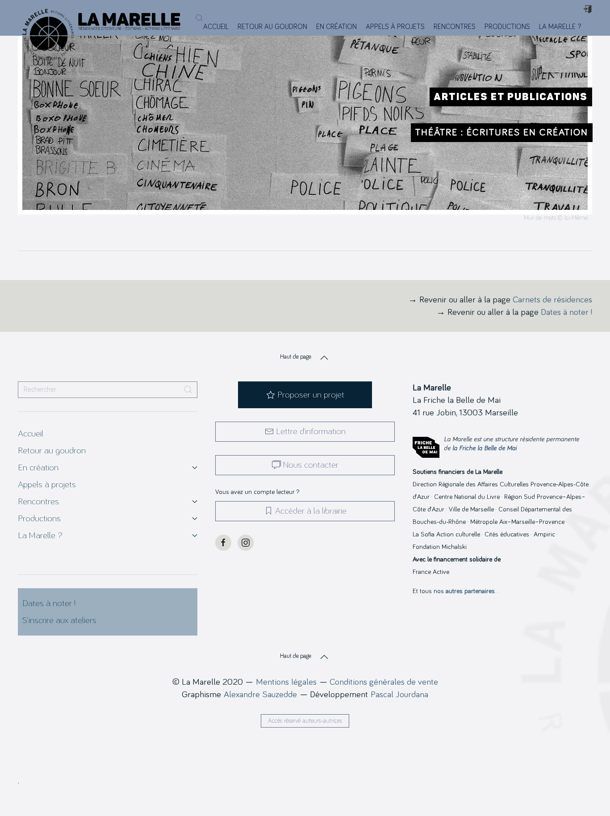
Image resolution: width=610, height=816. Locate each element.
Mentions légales (286, 682)
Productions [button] (507, 26)
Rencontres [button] (455, 26)
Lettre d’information (311, 431)
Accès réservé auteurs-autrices (305, 721)
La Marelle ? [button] (560, 26)
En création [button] (336, 26)
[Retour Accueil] (43, 18)
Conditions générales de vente (384, 682)
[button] (199, 18)
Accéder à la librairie (311, 510)
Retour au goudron (272, 26)
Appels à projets (395, 26)
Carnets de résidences (552, 299)
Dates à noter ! (566, 312)
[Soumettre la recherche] (188, 390)
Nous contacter (310, 464)
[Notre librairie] (591, 27)
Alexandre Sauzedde (260, 694)
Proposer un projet (310, 394)
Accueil (216, 26)
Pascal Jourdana (399, 694)
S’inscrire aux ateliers (59, 620)
